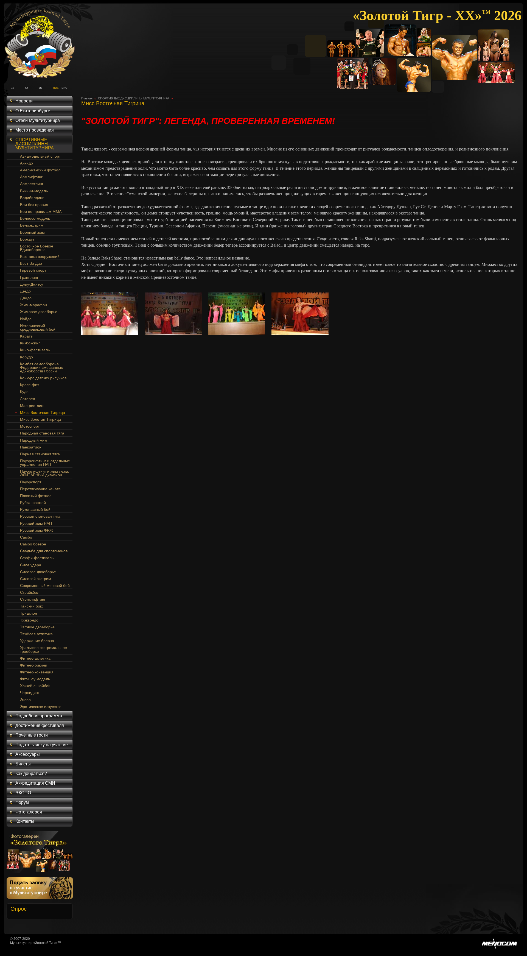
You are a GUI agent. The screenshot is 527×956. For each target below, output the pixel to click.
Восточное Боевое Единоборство (36, 248)
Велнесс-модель (35, 218)
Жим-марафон (33, 305)
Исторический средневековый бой (37, 327)
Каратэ (26, 336)
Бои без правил (34, 204)
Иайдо (26, 319)
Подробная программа (38, 715)
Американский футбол (40, 170)
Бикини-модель (34, 191)
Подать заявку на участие (41, 744)
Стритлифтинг (33, 599)
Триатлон (28, 613)
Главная (86, 98)
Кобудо (26, 357)
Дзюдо (26, 298)
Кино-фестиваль (35, 350)
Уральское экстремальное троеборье (43, 649)
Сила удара (30, 565)
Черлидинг (29, 692)
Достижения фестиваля (39, 725)
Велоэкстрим (31, 225)
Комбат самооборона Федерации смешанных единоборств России (41, 367)
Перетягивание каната (40, 489)
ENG (63, 87)
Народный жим (33, 440)
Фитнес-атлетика (35, 658)
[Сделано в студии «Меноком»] (499, 947)
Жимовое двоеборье (38, 312)
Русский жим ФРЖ (36, 530)
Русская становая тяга (40, 516)
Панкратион (30, 447)
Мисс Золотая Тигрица (40, 419)
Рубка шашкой (33, 502)
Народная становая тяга (42, 433)
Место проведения (34, 130)
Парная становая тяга (40, 454)
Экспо (25, 700)
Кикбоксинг (30, 343)
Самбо (26, 537)
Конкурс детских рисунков (43, 378)
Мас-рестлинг (32, 405)
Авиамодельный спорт (40, 156)
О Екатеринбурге (32, 110)
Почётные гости (31, 735)
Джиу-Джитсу (31, 284)
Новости (24, 101)
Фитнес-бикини (33, 665)
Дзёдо (25, 291)
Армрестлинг (31, 184)
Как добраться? (31, 773)
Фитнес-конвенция (37, 672)
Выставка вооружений (40, 256)
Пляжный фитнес (35, 496)
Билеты (23, 764)
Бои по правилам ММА (40, 211)
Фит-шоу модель (35, 679)
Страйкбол (29, 592)
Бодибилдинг (32, 198)
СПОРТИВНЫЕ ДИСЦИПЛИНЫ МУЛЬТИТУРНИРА (34, 143)
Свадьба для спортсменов (44, 551)
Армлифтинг (31, 177)
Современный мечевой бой (45, 585)
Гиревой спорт (33, 270)
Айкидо (26, 163)
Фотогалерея (28, 812)
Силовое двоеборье (38, 572)
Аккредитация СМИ (35, 783)
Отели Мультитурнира (37, 120)
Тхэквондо (29, 620)
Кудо (24, 391)
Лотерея (27, 399)
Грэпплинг (29, 277)
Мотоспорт (30, 426)
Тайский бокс (32, 606)
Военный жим (32, 232)
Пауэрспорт (30, 482)
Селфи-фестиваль (37, 558)
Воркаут (27, 239)
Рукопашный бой (35, 509)
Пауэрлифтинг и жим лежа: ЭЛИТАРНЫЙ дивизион (44, 473)
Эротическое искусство (40, 706)
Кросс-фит (29, 385)
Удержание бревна (37, 641)
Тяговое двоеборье (37, 627)
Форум (22, 802)
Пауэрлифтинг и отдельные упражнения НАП (45, 463)
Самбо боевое (33, 544)
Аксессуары (27, 754)
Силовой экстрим (35, 578)
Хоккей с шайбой (35, 686)
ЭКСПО (23, 792)
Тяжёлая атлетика (36, 634)
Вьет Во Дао (31, 263)
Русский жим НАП (36, 523)
